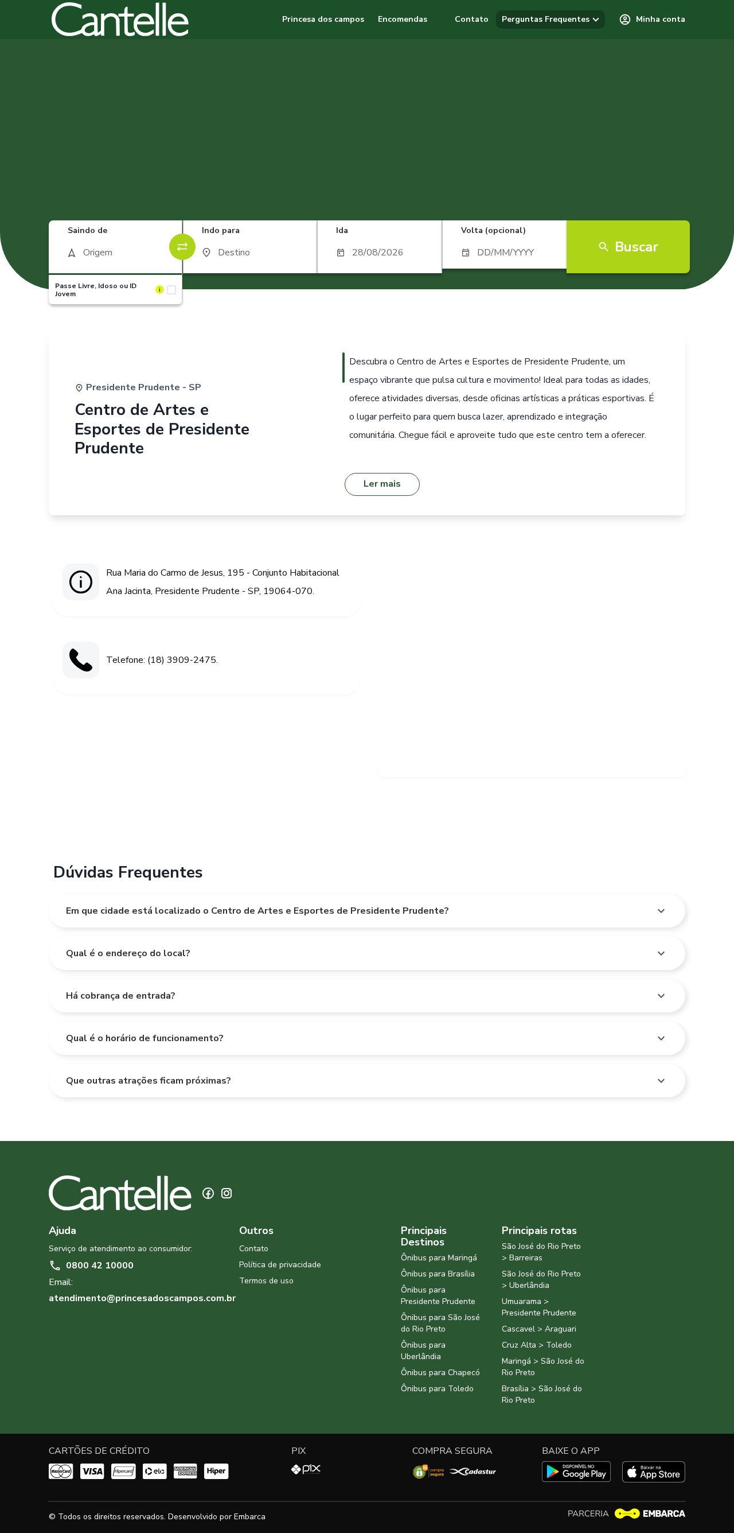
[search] (115, 252)
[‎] (445, 19)
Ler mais (382, 484)
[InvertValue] (182, 247)
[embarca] (626, 1514)
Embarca (250, 1516)
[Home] (120, 19)
